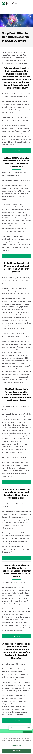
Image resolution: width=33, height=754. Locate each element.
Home (3, 12)
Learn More (16, 150)
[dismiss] (30, 724)
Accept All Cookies (16, 750)
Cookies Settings (16, 745)
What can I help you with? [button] (20, 728)
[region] (16, 743)
